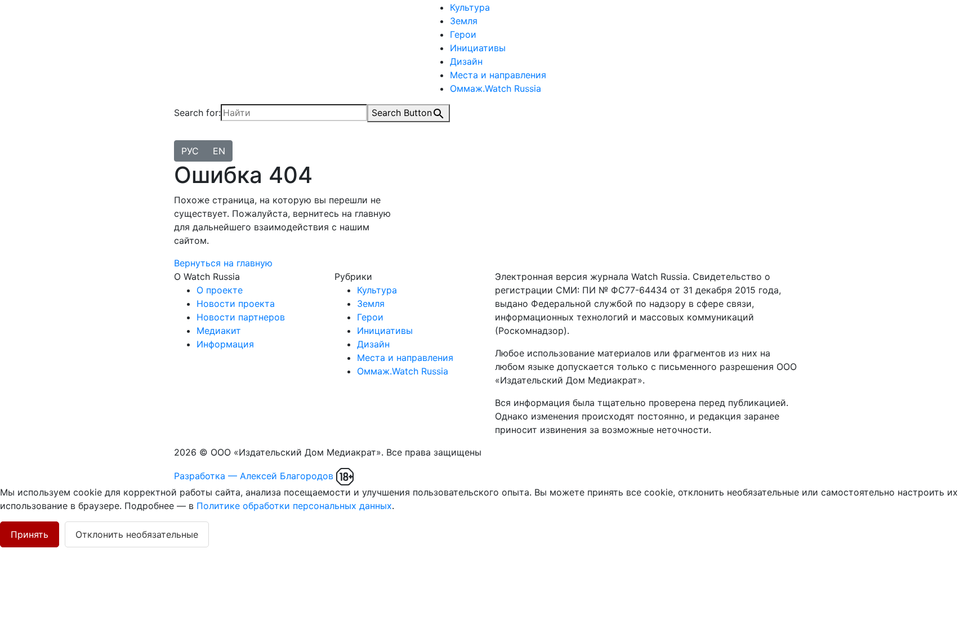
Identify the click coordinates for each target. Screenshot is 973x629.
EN (219, 151)
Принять (29, 534)
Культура (470, 7)
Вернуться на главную (223, 263)
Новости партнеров (241, 317)
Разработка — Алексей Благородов (253, 475)
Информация (225, 344)
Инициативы (478, 47)
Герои (463, 34)
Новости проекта (236, 303)
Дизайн (466, 61)
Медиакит (219, 330)
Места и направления (498, 75)
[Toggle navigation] (181, 137)
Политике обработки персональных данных (294, 505)
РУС (190, 151)
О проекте (220, 290)
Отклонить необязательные (136, 534)
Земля (463, 20)
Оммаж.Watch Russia (495, 88)
